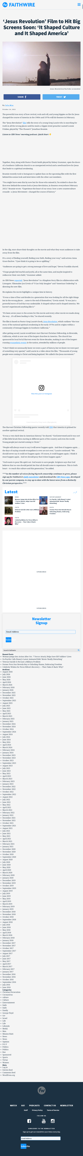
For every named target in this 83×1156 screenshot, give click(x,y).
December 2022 (8, 787)
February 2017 (8, 969)
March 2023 (7, 779)
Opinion (5, 1042)
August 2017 (7, 953)
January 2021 (7, 847)
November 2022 (9, 789)
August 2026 (7, 672)
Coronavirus (7, 995)
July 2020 (6, 862)
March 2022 (7, 810)
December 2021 (8, 818)
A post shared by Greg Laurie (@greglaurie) (41, 422)
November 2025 (9, 695)
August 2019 (7, 891)
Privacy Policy (37, 1110)
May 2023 (6, 774)
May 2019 (6, 899)
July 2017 (6, 956)
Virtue (5, 1060)
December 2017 (8, 943)
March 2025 (7, 716)
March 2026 (7, 685)
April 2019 (6, 901)
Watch (13, 1105)
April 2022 (6, 807)
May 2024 (6, 742)
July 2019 (6, 893)
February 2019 (8, 907)
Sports (5, 1057)
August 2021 (7, 828)
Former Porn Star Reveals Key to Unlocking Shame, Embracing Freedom (32, 664)
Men (4, 1031)
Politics (5, 1047)
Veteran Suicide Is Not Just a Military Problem (21, 662)
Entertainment (8, 1003)
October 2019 (8, 886)
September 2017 (9, 951)
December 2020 (8, 849)
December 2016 (8, 974)
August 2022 (7, 797)
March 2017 (7, 967)
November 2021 (9, 820)
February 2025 (8, 719)
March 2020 (7, 873)
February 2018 (8, 938)
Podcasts (34, 1105)
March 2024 (7, 747)
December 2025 (8, 693)
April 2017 (6, 964)
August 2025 (7, 703)
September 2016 (9, 982)
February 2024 (8, 750)
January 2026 (7, 690)
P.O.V (4, 1044)
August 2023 (7, 766)
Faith (4, 1005)
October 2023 (8, 760)
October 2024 (8, 729)
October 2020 (8, 854)
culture (5, 997)
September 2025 (9, 700)
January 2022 (7, 815)
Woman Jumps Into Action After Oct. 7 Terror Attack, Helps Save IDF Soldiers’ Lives (36, 657)
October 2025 (8, 698)
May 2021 (6, 836)
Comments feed (8, 1073)
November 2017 (9, 946)
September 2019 (9, 888)
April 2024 (6, 745)
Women (5, 1063)
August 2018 (7, 922)
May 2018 (6, 930)
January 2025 (7, 721)
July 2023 (6, 768)
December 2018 (8, 912)
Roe (4, 1052)
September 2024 (9, 732)
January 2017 (7, 972)
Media (5, 1029)
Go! (3, 1016)
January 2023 (7, 784)
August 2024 (7, 734)
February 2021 (8, 844)
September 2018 (9, 920)
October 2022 (8, 792)
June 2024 (6, 740)
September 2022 (9, 794)
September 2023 (9, 763)
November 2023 (9, 758)
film (24, 123)
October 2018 (8, 917)
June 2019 (6, 896)
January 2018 (7, 940)
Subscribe (8, 639)
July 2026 (6, 674)
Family (5, 1010)
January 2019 (7, 909)
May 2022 (6, 805)
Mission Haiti (7, 1034)
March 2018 (7, 935)
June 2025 (6, 708)
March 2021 (7, 841)
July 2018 (6, 925)
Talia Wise (9, 105)
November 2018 (9, 914)
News (4, 1036)
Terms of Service (53, 1110)
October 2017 (8, 948)
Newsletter (66, 1105)
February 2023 (8, 781)
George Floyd (7, 1013)
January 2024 (7, 753)
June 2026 (6, 677)
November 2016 (9, 977)
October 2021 (8, 823)
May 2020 (6, 867)
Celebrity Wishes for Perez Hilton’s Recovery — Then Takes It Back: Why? (32, 667)
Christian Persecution (11, 992)
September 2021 (9, 826)
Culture (5, 1000)
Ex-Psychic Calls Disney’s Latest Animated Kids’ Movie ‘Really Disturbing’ (32, 659)
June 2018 (6, 927)
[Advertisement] (41, 556)
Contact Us (50, 1105)
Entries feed (7, 1070)
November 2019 (9, 883)
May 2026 (6, 680)
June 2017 (6, 959)
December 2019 (8, 880)
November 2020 (9, 852)
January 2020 (7, 878)
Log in (5, 1067)
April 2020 (6, 870)
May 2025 (6, 711)
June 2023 (6, 771)
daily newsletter (31, 477)
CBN (51, 427)
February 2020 (8, 875)
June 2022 (6, 802)
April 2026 (6, 682)
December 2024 (8, 724)
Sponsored (6, 1055)
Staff (26, 1110)
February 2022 (8, 813)
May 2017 (6, 961)
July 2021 (6, 831)
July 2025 (6, 706)
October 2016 (8, 980)
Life (4, 1021)
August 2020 (7, 860)
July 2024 (6, 737)
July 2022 (6, 800)
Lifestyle (6, 1026)
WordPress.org (8, 1075)
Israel (4, 1018)
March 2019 (7, 904)
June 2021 (6, 833)
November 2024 (9, 727)
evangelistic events (18, 343)
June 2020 (6, 865)
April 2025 (6, 714)
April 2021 (6, 839)
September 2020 (9, 857)
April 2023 (6, 776)
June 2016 (6, 987)
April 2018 (6, 933)
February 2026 (8, 687)
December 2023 (8, 755)
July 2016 (6, 985)
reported (18, 280)
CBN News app (63, 477)
